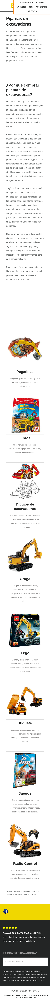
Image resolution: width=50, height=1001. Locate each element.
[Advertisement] (25, 302)
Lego (25, 653)
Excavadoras (25, 991)
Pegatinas (25, 372)
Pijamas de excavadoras (16, 933)
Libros (25, 438)
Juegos (25, 793)
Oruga (25, 579)
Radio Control (25, 864)
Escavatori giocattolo (15, 941)
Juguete (25, 723)
